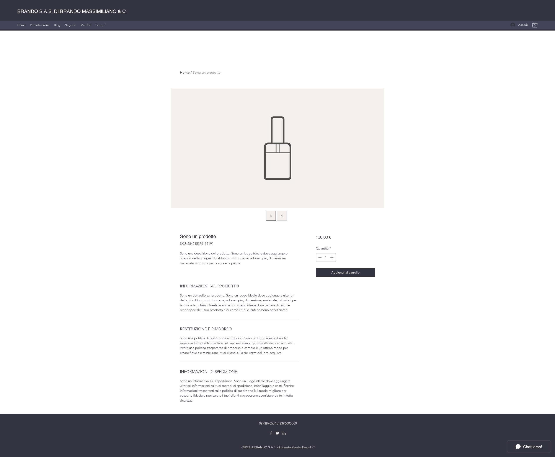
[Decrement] (319, 257)
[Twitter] (277, 433)
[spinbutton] (325, 257)
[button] (534, 25)
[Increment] (332, 257)
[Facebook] (271, 433)
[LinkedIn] (284, 433)
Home (185, 72)
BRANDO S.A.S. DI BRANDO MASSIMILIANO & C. (72, 11)
